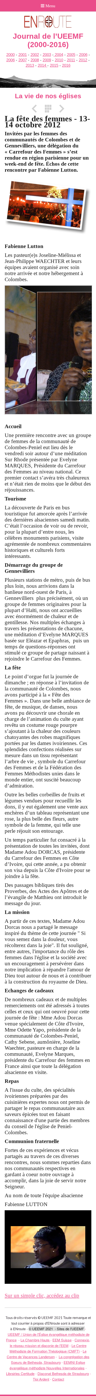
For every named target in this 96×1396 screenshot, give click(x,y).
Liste (48, 109)
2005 (71, 54)
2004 (58, 54)
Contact (58, 1379)
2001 (22, 54)
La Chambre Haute (35, 1339)
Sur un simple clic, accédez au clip (42, 1295)
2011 (71, 60)
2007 (22, 60)
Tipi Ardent (41, 1379)
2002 (35, 54)
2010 (59, 60)
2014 (42, 65)
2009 (47, 60)
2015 (54, 65)
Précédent (36, 109)
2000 (10, 54)
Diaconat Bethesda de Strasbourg (63, 1373)
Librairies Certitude (20, 1373)
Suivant (60, 109)
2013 (30, 65)
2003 (47, 54)
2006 (83, 54)
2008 (35, 60)
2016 (66, 65)
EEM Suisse (62, 1339)
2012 (83, 60)
